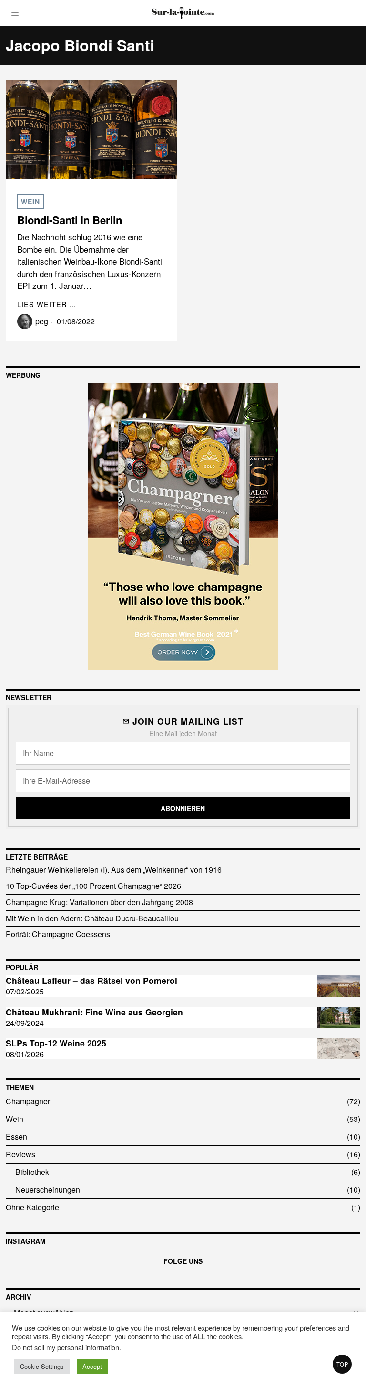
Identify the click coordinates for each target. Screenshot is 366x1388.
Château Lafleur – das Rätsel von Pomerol (91, 980)
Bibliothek (32, 1171)
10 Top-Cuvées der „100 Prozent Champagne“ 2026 (93, 885)
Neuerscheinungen (47, 1189)
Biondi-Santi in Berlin (69, 220)
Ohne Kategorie (32, 1207)
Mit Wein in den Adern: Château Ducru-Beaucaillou (92, 918)
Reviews (20, 1154)
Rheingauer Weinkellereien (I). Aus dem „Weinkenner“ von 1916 (114, 869)
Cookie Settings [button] (42, 1366)
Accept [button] (92, 1366)
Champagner (28, 1101)
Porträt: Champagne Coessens (58, 934)
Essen (16, 1136)
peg (41, 321)
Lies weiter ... (46, 304)
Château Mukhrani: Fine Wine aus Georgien (94, 1012)
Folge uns (183, 1261)
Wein (30, 201)
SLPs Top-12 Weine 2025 (56, 1043)
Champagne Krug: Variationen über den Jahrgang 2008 (99, 902)
